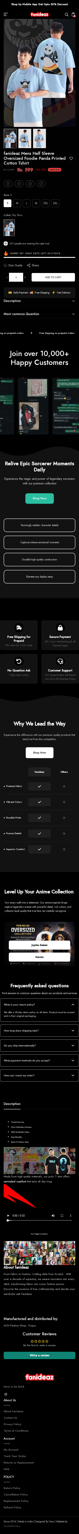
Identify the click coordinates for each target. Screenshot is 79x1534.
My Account (11, 1450)
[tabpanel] (11, 138)
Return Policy (12, 1488)
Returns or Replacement (19, 1463)
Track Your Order (15, 1456)
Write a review (39, 1355)
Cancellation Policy (16, 1494)
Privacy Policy (12, 1424)
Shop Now (39, 498)
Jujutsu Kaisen (40, 945)
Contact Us (10, 1418)
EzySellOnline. (12, 1526)
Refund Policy (12, 1507)
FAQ (6, 1469)
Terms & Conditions (16, 1431)
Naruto (39, 957)
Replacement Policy (16, 1501)
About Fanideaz (14, 1411)
